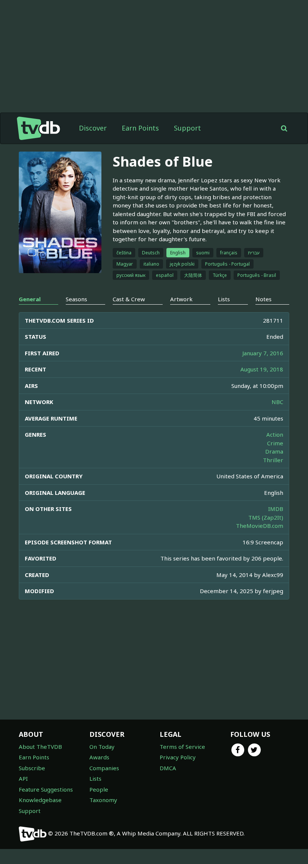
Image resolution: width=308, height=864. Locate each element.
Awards (99, 757)
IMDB (275, 508)
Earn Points (140, 127)
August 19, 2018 (261, 369)
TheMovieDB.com (259, 525)
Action (274, 434)
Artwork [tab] (181, 299)
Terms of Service (182, 746)
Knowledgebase (40, 800)
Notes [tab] (263, 299)
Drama (274, 451)
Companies (104, 768)
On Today (102, 746)
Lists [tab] (224, 299)
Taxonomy (103, 800)
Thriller (273, 460)
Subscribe (32, 768)
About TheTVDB (40, 746)
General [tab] (30, 299)
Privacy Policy (178, 757)
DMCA (168, 768)
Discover (93, 127)
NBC (277, 402)
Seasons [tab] (76, 299)
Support (187, 127)
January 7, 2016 (262, 353)
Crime (275, 443)
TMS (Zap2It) (265, 517)
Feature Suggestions (46, 789)
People (98, 789)
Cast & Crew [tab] (129, 299)
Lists (95, 778)
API (23, 778)
